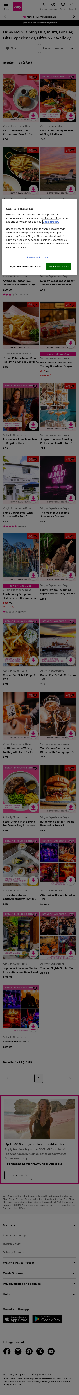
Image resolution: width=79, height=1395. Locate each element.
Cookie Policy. (51, 221)
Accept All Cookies (59, 266)
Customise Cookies (37, 257)
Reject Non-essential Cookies (26, 266)
